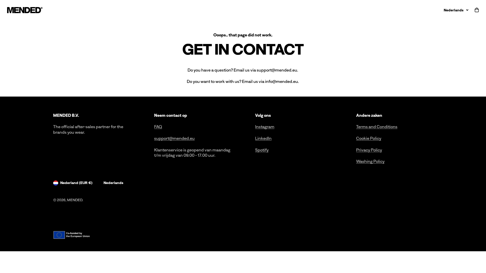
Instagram (264, 126)
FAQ (158, 126)
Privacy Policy (369, 150)
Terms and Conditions (376, 126)
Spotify (262, 150)
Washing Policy (370, 161)
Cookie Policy (368, 138)
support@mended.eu (174, 138)
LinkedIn (263, 138)
